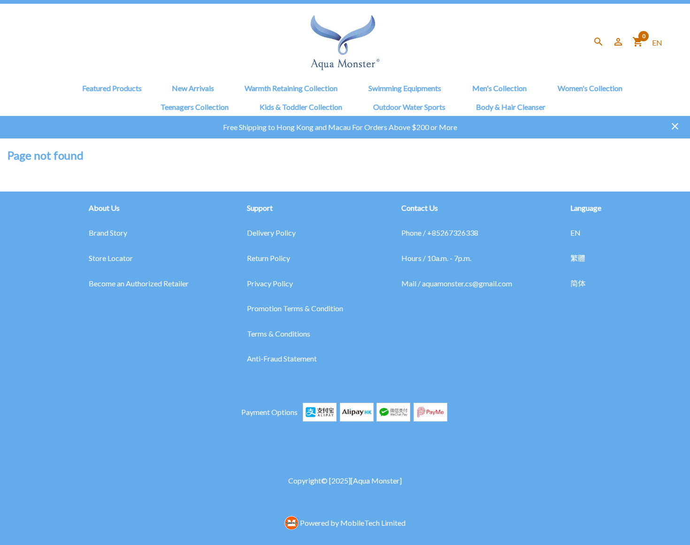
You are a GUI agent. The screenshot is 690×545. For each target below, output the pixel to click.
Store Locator (111, 257)
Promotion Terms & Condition (295, 308)
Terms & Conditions (278, 333)
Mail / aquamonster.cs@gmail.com (456, 283)
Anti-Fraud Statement (282, 358)
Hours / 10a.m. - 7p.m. (436, 257)
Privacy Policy (270, 283)
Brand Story (108, 232)
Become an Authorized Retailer (139, 283)
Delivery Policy (271, 232)
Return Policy (268, 257)
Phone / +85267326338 (439, 232)
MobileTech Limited (373, 522)
